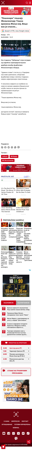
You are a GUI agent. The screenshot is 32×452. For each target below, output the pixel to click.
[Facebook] (8, 433)
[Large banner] (16, 11)
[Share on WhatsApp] (15, 147)
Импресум (15, 421)
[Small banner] (16, 286)
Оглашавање (7, 424)
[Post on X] (12, 147)
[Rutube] (23, 433)
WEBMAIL (16, 428)
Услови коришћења (22, 424)
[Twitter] (18, 433)
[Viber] (16, 438)
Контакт (25, 421)
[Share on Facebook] (5, 147)
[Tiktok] (28, 433)
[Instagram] (13, 433)
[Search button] (27, 3)
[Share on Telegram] (9, 147)
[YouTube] (3, 433)
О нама (6, 421)
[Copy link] (2, 147)
